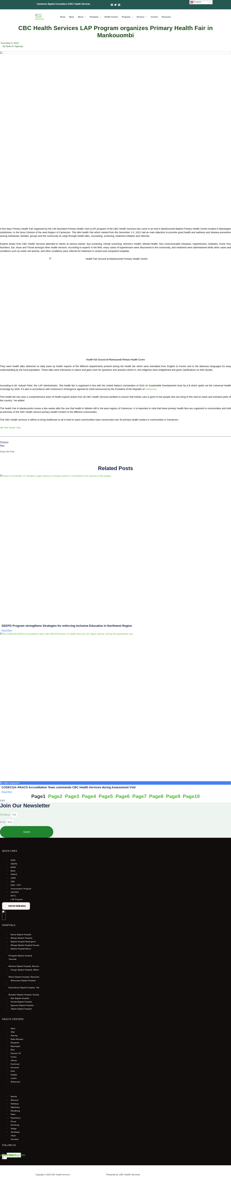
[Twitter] (115, 5)
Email (3, 822)
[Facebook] (112, 5)
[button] (84, 17)
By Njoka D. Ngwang (13, 46)
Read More (6, 630)
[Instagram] (119, 5)
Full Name (5, 814)
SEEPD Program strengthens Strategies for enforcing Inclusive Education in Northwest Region (66, 625)
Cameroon (150, 389)
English (197, 2)
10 (191, 796)
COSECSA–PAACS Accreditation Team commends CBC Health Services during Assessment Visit (68, 787)
